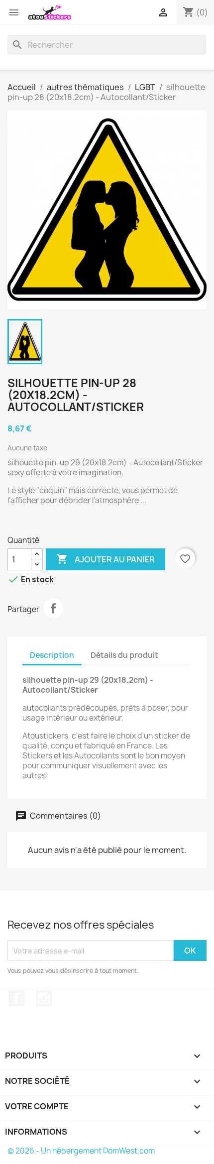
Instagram (44, 998)
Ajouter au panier (105, 559)
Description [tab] (52, 655)
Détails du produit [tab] (124, 655)
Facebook (16, 998)
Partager (53, 608)
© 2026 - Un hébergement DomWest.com (81, 1151)
